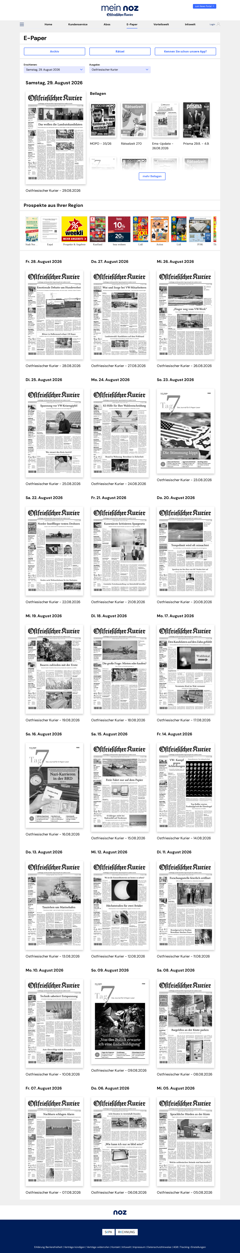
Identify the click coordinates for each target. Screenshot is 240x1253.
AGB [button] (175, 1247)
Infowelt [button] (126, 1247)
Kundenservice (77, 24)
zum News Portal (203, 6)
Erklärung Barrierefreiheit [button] (48, 1247)
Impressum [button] (139, 1247)
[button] (22, 24)
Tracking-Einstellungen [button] (193, 1247)
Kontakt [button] (115, 1247)
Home (48, 24)
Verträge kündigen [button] (74, 1247)
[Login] (211, 25)
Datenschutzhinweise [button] (159, 1247)
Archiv (54, 51)
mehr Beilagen (152, 176)
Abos (107, 24)
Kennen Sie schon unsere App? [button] (185, 51)
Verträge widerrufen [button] (98, 1247)
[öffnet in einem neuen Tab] (103, 120)
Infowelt (190, 24)
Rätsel (120, 51)
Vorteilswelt (161, 24)
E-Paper (132, 24)
